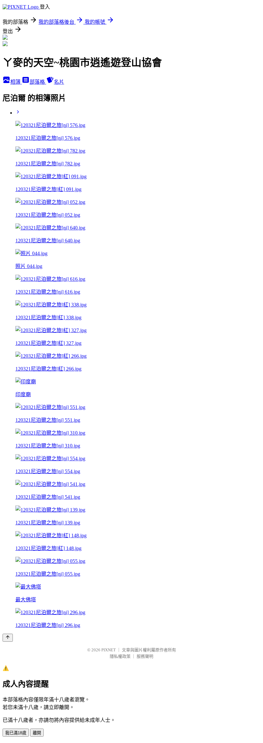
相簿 (16, 82)
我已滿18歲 (15, 732)
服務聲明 (145, 656)
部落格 (38, 82)
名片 (59, 82)
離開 (37, 732)
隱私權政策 (120, 656)
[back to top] (8, 638)
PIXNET (108, 649)
